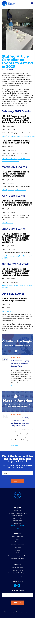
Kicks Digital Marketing (24, 612)
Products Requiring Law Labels (17, 556)
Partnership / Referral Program (17, 573)
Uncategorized (16, 357)
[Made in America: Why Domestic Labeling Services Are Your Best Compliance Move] (17, 401)
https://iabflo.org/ (7, 223)
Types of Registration (17, 545)
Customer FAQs (17, 518)
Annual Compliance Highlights (18, 513)
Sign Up (17, 481)
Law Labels (17, 547)
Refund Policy (17, 520)
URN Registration (17, 536)
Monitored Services (17, 567)
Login (17, 528)
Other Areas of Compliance (18, 576)
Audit (17, 553)
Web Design (13, 612)
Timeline (17, 542)
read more (14, 386)
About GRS (17, 510)
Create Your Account (17, 525)
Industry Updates (17, 515)
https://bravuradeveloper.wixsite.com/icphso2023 (18, 136)
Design (17, 550)
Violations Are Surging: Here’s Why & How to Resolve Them (20, 363)
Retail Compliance (17, 570)
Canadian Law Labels (17, 558)
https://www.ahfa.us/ (9, 311)
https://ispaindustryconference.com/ (14, 190)
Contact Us (17, 523)
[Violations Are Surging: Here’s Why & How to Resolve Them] (17, 344)
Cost (17, 539)
